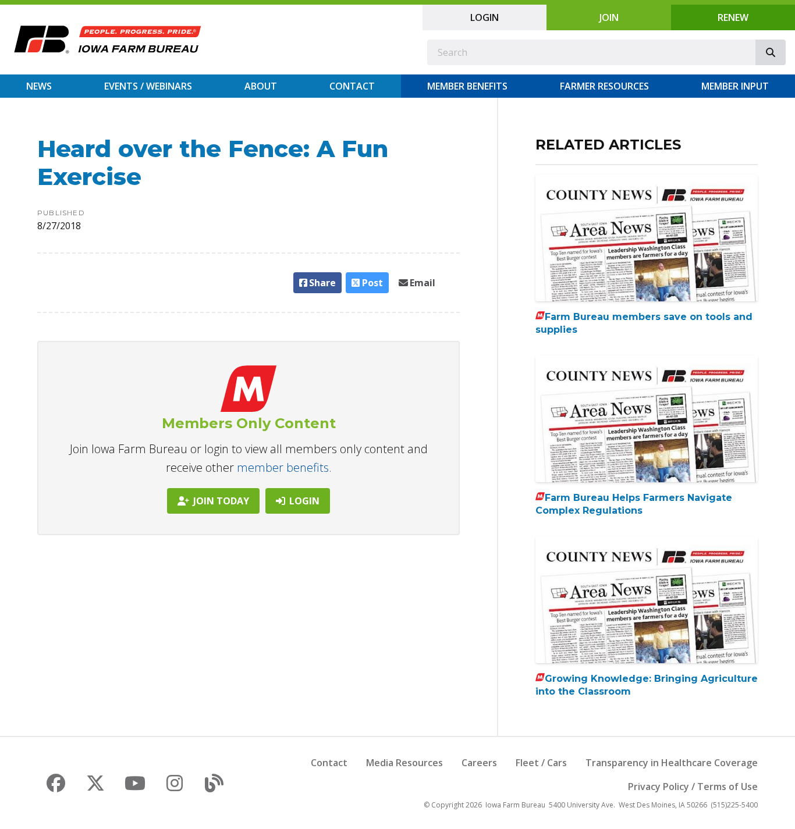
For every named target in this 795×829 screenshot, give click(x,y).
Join (609, 17)
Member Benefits (467, 86)
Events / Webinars (148, 86)
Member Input (735, 86)
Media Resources (404, 762)
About (260, 86)
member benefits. (284, 467)
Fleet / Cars (541, 762)
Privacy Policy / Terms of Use (693, 786)
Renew (733, 17)
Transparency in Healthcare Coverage (671, 762)
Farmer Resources (604, 86)
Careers (479, 762)
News (39, 86)
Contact (352, 86)
